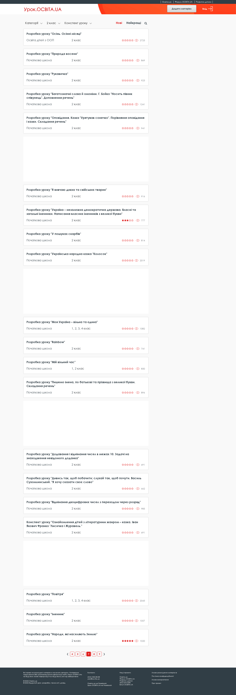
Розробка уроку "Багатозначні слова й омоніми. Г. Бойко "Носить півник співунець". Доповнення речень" (79, 95)
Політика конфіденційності (163, 676)
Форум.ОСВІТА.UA (183, 2)
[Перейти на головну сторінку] (42, 9)
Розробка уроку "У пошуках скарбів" (53, 234)
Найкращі (133, 23)
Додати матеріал (182, 8)
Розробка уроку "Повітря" (45, 594)
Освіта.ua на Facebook (97, 683)
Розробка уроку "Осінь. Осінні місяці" (53, 33)
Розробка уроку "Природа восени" (52, 53)
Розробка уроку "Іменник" (45, 614)
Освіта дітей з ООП (40, 40)
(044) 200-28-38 (93, 677)
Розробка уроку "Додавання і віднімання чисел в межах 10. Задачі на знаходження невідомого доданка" (77, 456)
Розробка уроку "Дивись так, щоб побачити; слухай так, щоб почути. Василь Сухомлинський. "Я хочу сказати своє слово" (83, 480)
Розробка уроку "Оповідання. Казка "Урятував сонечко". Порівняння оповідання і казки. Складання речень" (85, 119)
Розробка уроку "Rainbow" (45, 342)
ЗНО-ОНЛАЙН (125, 683)
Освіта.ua (166, 2)
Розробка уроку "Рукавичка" (47, 74)
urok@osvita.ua (93, 679)
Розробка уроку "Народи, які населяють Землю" (61, 634)
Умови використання (160, 680)
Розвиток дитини (203, 2)
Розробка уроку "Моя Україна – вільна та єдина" (62, 322)
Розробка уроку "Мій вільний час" (50, 362)
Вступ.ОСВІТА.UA (126, 685)
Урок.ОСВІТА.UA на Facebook (99, 685)
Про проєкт (156, 683)
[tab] (34, 23)
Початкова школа (39, 60)
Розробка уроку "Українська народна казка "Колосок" (66, 254)
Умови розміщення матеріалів (164, 673)
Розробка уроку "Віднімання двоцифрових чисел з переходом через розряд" (83, 502)
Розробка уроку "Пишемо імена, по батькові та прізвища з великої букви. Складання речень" (80, 384)
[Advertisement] (86, 159)
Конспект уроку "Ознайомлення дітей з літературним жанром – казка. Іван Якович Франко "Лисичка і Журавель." (82, 524)
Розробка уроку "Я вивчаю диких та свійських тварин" (66, 189)
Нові (119, 23)
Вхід (204, 8)
